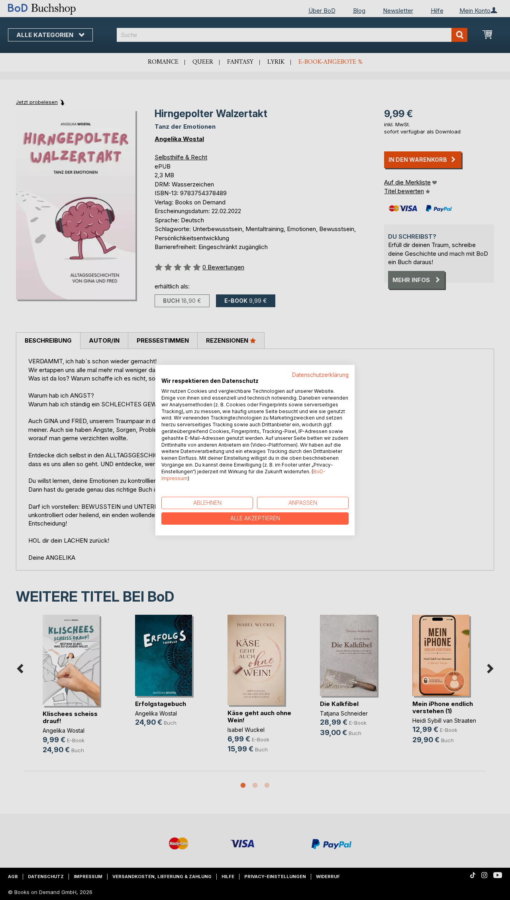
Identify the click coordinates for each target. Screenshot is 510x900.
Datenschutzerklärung (320, 374)
